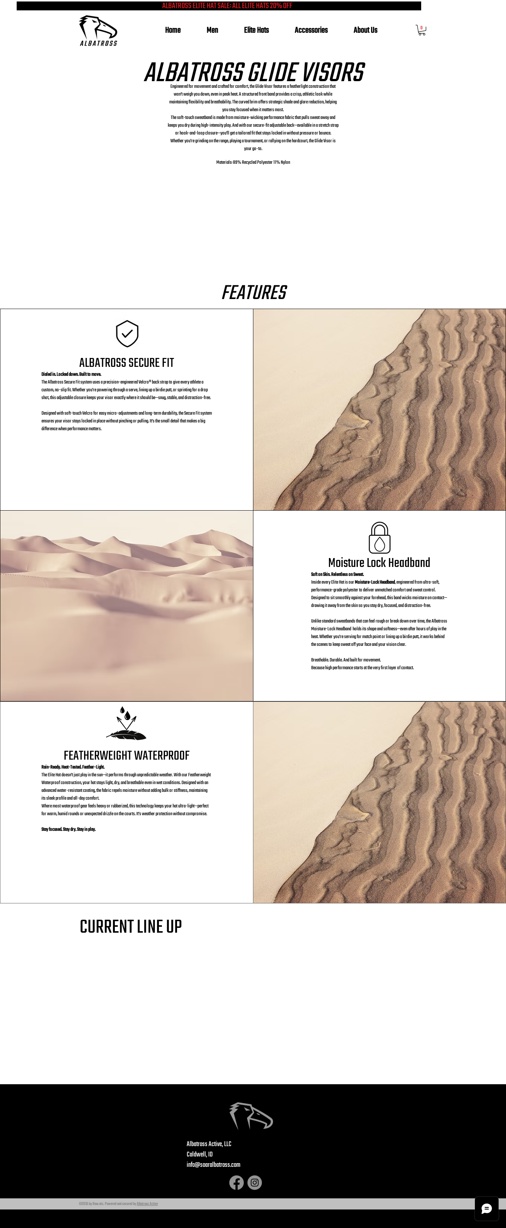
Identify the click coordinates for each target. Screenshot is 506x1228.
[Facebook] (236, 1182)
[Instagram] (254, 1182)
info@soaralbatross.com (213, 1165)
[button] (422, 30)
